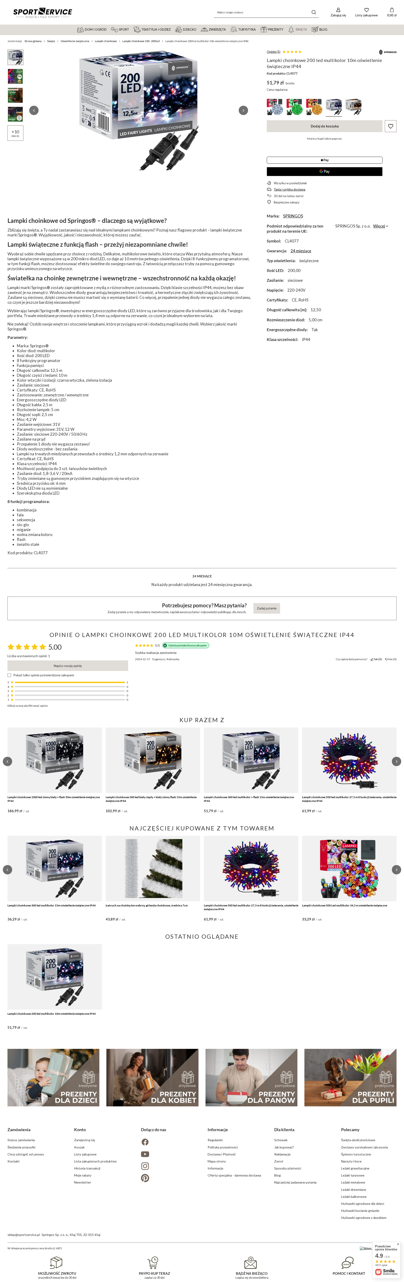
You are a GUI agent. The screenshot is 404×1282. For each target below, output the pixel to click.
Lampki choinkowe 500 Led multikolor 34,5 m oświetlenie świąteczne (344, 905)
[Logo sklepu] (42, 12)
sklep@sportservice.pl (23, 1235)
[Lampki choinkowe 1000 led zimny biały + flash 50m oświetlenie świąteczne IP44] (54, 760)
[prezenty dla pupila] (350, 1077)
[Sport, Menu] (131, 29)
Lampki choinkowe (106, 41)
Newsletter (82, 1182)
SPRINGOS (293, 216)
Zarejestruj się (84, 1140)
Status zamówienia (21, 1140)
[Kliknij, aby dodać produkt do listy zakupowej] (391, 126)
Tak (377, 659)
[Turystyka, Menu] (258, 29)
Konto (80, 1129)
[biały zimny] (275, 108)
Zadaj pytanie (267, 608)
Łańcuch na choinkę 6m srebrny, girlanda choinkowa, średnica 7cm (147, 905)
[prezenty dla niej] (152, 1077)
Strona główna (33, 41)
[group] (139, 110)
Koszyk (79, 1147)
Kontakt (13, 1161)
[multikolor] (334, 108)
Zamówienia (18, 1129)
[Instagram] (168, 1167)
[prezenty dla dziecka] (53, 1077)
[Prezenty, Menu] (285, 29)
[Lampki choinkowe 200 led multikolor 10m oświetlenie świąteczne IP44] (54, 977)
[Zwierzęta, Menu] (228, 29)
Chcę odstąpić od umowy (25, 1154)
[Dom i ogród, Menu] (109, 29)
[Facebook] (168, 1142)
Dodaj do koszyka (325, 126)
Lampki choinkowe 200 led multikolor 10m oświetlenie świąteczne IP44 (51, 1013)
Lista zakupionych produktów (95, 1161)
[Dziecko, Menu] (198, 29)
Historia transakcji (87, 1168)
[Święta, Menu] (309, 29)
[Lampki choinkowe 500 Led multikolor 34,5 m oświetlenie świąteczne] (349, 868)
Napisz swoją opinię (68, 666)
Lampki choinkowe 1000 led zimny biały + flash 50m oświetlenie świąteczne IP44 (53, 799)
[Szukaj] (313, 12)
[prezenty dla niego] (252, 1077)
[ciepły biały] (314, 108)
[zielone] (294, 108)
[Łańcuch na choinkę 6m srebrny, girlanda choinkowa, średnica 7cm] (153, 868)
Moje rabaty (82, 1175)
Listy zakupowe (85, 1154)
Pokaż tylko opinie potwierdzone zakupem (43, 675)
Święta (51, 41)
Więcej (379, 226)
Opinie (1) (273, 52)
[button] (34, 110)
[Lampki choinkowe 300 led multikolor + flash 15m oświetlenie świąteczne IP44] (251, 760)
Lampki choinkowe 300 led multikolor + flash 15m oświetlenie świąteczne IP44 (249, 799)
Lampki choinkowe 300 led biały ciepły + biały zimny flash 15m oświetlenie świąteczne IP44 (151, 799)
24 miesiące (301, 250)
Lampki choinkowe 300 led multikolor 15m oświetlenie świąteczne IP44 (51, 905)
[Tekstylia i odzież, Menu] (173, 29)
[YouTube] (168, 1155)
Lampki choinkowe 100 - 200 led (141, 41)
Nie (392, 659)
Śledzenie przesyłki (21, 1147)
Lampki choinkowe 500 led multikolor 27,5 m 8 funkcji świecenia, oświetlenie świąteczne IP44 (349, 799)
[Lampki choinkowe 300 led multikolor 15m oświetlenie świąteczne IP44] (54, 868)
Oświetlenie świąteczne (75, 41)
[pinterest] (168, 1178)
